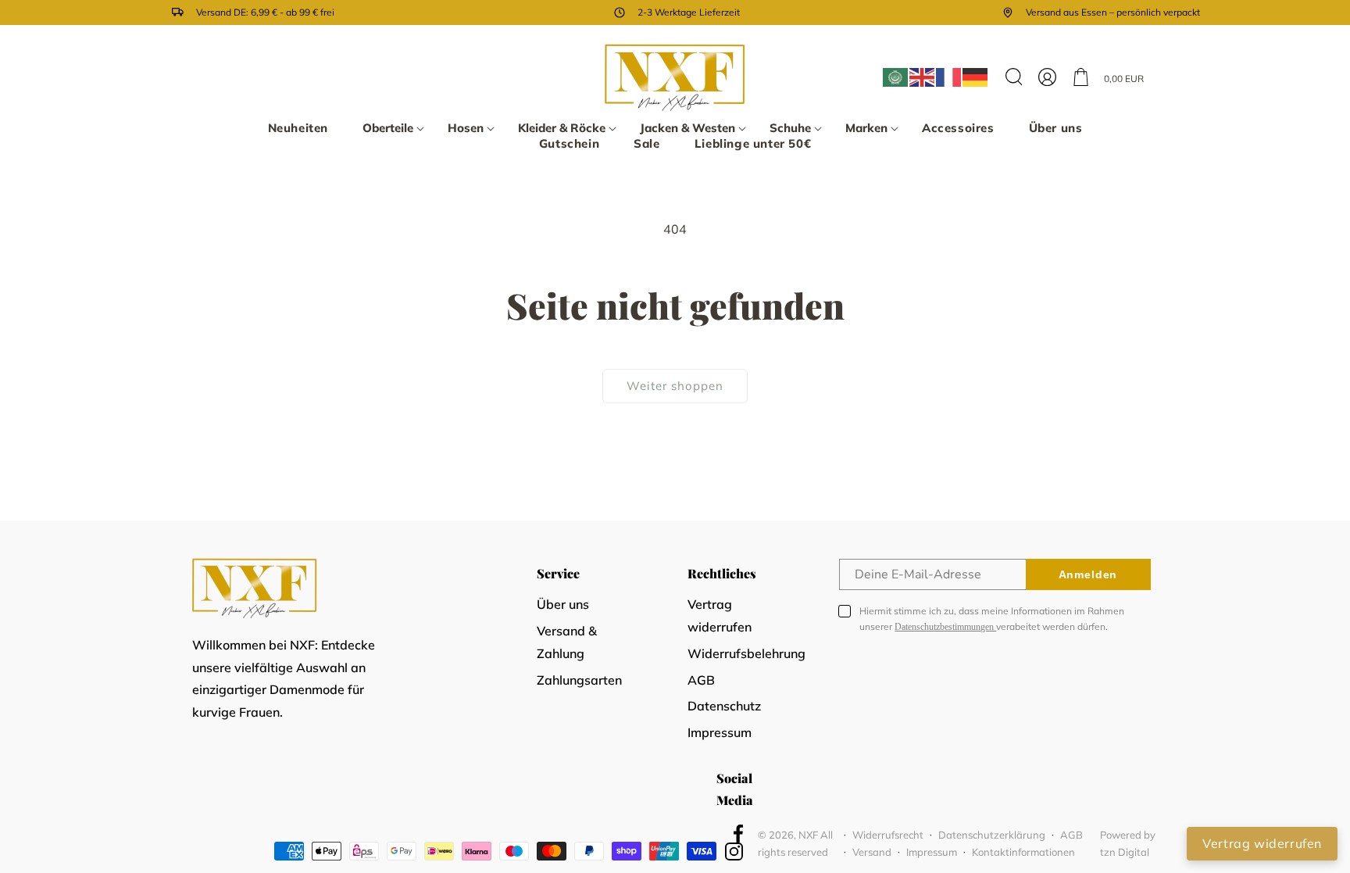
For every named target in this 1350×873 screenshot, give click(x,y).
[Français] (949, 77)
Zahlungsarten (579, 680)
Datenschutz (724, 706)
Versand (871, 852)
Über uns (563, 604)
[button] (387, 128)
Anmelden (1088, 574)
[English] (922, 77)
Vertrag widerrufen (720, 615)
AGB (701, 680)
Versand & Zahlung (567, 642)
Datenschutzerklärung (991, 834)
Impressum (720, 732)
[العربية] (896, 77)
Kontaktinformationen (1023, 852)
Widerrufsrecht (887, 834)
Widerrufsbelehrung (746, 653)
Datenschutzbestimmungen (945, 626)
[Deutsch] (975, 77)
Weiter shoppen (675, 385)
